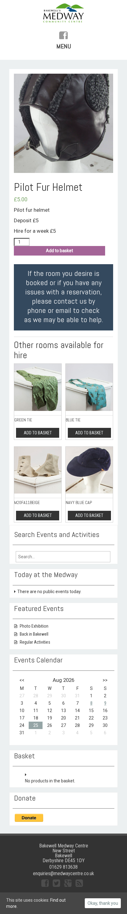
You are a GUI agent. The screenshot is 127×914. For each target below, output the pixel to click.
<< (21, 680)
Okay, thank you (103, 903)
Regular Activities (35, 642)
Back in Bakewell (34, 634)
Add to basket (59, 250)
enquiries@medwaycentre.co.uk (63, 873)
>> (105, 680)
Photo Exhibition (34, 626)
